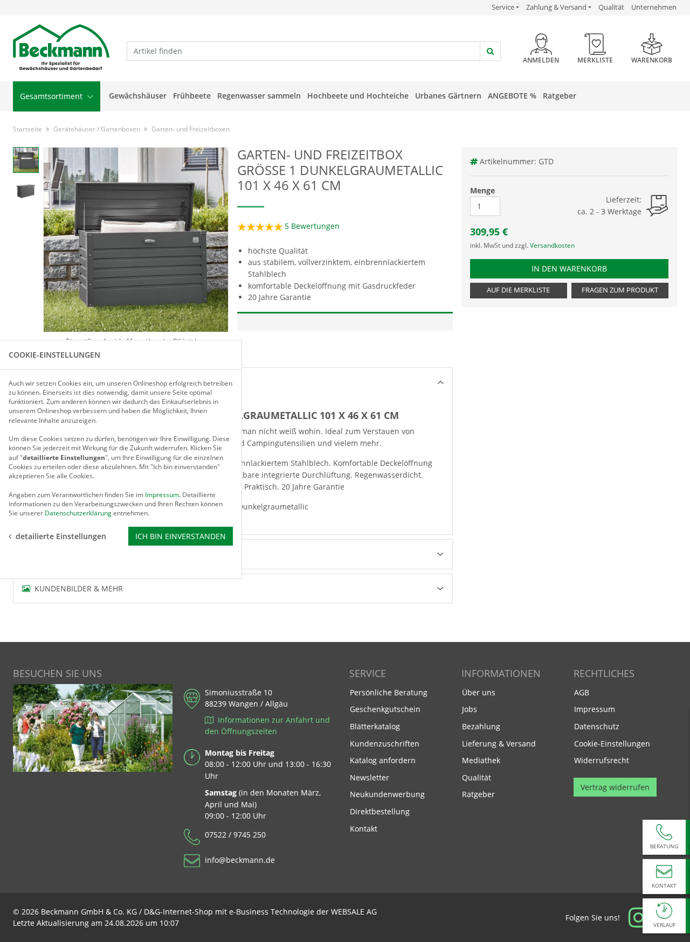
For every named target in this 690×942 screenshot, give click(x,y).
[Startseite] (61, 48)
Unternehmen (654, 7)
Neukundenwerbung (387, 794)
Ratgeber (559, 95)
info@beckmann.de (240, 860)
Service (505, 7)
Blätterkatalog (375, 726)
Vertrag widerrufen (615, 787)
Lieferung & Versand (499, 743)
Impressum (594, 709)
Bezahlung (481, 726)
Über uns (478, 692)
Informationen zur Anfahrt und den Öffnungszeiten (267, 726)
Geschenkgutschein (385, 709)
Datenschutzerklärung (78, 513)
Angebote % (512, 95)
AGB (581, 692)
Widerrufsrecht (601, 760)
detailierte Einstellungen (61, 536)
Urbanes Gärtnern (448, 95)
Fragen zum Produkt (620, 290)
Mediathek (481, 760)
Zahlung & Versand (556, 7)
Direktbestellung (380, 811)
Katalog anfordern (382, 760)
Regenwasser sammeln (259, 95)
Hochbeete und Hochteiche (358, 95)
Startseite (27, 129)
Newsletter (369, 777)
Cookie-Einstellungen (612, 743)
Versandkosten (552, 245)
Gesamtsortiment (52, 96)
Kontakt (363, 829)
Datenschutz (596, 726)
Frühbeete (192, 95)
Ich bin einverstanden (180, 536)
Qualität (611, 7)
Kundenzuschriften (384, 743)
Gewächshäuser (138, 95)
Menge (482, 190)
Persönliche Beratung (388, 692)
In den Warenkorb (574, 268)
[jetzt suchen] (490, 51)
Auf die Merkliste (518, 290)
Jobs (469, 709)
